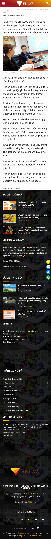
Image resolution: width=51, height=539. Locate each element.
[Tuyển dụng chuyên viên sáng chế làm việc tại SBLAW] (9, 205)
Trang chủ (7, 9)
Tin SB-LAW (7, 387)
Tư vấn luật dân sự (10, 402)
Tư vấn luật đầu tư (10, 391)
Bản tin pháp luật (9, 398)
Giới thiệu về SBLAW (19, 528)
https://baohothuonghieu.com (30, 536)
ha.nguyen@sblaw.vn (16, 339)
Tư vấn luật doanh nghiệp (13, 379)
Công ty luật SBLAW (27, 533)
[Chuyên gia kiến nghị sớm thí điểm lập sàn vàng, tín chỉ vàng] (9, 218)
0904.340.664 (15, 336)
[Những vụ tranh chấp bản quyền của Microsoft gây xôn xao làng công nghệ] (9, 300)
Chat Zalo (25, 336)
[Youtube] (43, 519)
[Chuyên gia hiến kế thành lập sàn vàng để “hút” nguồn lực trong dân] (9, 230)
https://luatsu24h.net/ (18, 267)
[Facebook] (8, 519)
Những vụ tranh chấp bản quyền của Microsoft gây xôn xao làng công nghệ (33, 300)
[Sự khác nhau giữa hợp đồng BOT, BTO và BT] (9, 314)
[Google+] (15, 519)
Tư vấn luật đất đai (10, 394)
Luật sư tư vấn (8, 383)
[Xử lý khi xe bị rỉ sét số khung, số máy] (9, 288)
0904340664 (32, 502)
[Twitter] (36, 519)
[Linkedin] (22, 519)
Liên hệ (31, 528)
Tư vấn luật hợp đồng (11, 406)
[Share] (29, 519)
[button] (47, 3)
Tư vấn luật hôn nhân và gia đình (15, 410)
